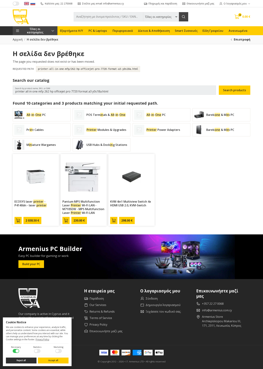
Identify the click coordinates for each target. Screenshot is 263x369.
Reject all (21, 360)
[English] (26, 3)
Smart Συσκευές (186, 31)
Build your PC (31, 264)
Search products (234, 90)
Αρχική (18, 39)
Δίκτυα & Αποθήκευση (154, 31)
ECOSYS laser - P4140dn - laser (30, 203)
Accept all (53, 360)
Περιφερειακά (123, 31)
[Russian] (32, 3)
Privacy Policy (42, 339)
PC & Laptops (98, 31)
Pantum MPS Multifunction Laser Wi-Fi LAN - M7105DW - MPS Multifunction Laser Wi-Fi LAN (83, 207)
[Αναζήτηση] (183, 16)
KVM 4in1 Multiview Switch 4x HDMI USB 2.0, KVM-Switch (130, 203)
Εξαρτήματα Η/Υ (71, 31)
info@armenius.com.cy (217, 310)
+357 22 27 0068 (213, 304)
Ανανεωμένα (238, 31)
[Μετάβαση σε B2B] (16, 4)
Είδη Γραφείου (213, 31)
